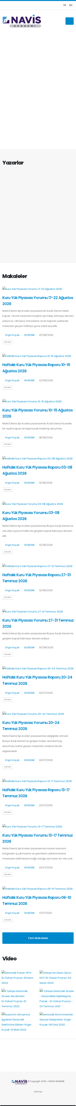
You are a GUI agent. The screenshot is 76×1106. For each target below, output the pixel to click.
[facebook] (52, 5)
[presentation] (10, 91)
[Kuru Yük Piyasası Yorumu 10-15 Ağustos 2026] (32, 401)
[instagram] (46, 5)
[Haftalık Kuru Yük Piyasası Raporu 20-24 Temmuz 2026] (38, 668)
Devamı (7, 342)
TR (64, 5)
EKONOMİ (29, 335)
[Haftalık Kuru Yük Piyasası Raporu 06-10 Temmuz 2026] (37, 888)
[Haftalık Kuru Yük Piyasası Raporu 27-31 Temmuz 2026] (37, 566)
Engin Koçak (12, 335)
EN (70, 5)
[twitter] (58, 5)
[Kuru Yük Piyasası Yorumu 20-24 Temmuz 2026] (33, 714)
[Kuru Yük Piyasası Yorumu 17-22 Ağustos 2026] (32, 289)
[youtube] (39, 5)
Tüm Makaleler (38, 938)
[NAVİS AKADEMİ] (21, 21)
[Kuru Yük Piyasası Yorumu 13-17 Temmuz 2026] (32, 826)
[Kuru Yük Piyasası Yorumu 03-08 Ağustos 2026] (32, 504)
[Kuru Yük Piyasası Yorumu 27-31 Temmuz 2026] (32, 611)
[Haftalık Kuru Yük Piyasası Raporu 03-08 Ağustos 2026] (37, 458)
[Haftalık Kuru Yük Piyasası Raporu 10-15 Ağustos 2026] (36, 356)
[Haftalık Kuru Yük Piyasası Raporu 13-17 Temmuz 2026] (37, 781)
